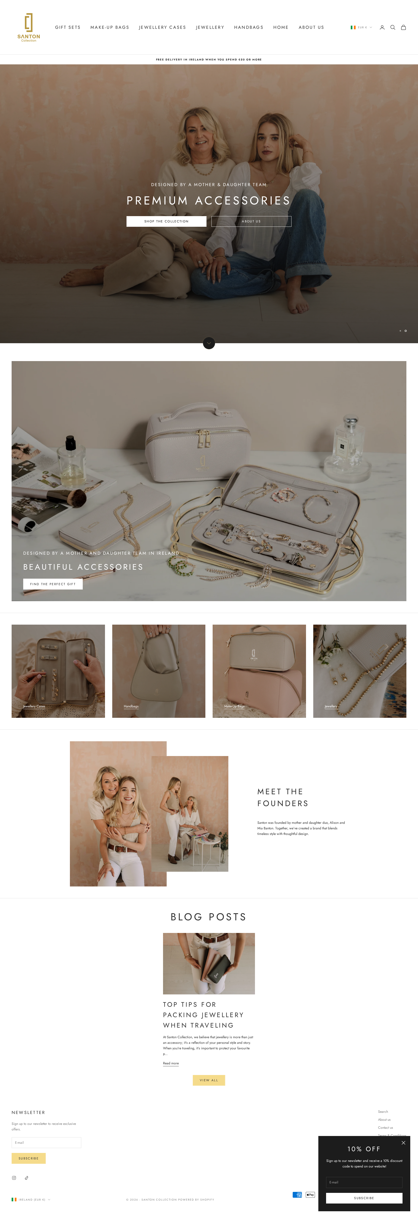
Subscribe (364, 1198)
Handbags (249, 27)
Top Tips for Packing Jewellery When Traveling (203, 1015)
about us (251, 233)
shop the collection (166, 233)
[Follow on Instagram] (14, 1177)
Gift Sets (68, 27)
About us (384, 1119)
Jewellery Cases (163, 27)
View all (209, 1080)
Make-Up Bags (234, 706)
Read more (171, 1063)
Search (383, 1111)
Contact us (385, 1127)
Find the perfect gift (53, 584)
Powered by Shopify (196, 1200)
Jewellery (210, 27)
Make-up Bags (109, 27)
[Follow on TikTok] (26, 1177)
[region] (209, 203)
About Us (312, 27)
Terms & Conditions (392, 1135)
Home (281, 27)
